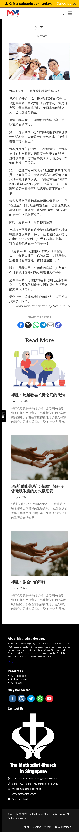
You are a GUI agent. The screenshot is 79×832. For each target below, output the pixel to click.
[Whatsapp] (35, 325)
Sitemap (66, 827)
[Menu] (71, 13)
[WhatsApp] (40, 698)
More (10, 661)
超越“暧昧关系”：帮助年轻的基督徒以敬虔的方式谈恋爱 (37, 488)
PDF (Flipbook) (18, 675)
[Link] (13, 13)
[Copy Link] (58, 325)
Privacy (47, 827)
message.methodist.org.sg (26, 789)
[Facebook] (20, 325)
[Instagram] (22, 698)
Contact (37, 827)
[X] (28, 325)
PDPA (57, 827)
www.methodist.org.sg (24, 794)
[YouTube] (49, 698)
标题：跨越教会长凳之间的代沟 (38, 395)
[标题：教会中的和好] (39, 553)
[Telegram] (43, 325)
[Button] (74, 4)
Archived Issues (19, 679)
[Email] (50, 325)
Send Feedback (20, 799)
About (27, 827)
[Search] (65, 13)
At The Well (17, 682)
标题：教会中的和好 (28, 582)
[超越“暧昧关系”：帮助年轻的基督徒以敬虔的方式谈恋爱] (39, 457)
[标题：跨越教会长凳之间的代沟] (39, 368)
